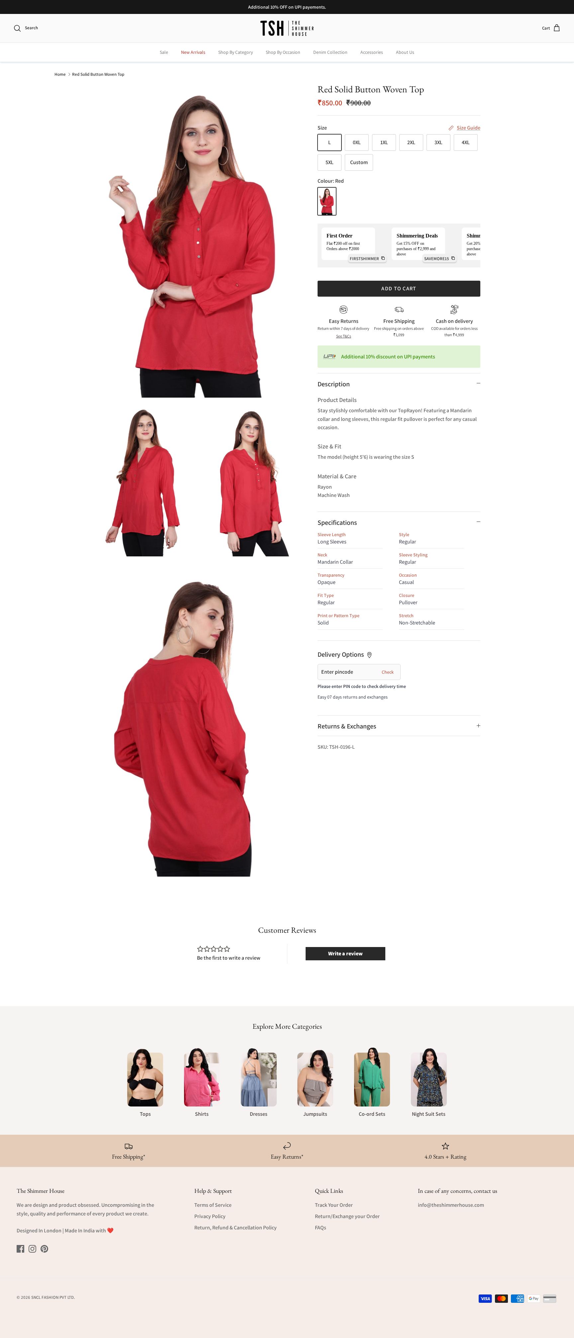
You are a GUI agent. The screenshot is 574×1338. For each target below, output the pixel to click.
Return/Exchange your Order (347, 1216)
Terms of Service (213, 1204)
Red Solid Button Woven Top (98, 74)
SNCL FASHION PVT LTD (52, 1297)
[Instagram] (32, 1249)
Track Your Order (334, 1204)
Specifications (337, 522)
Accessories (371, 52)
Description (334, 384)
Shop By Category (235, 52)
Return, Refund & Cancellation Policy (235, 1227)
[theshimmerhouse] (287, 28)
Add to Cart (398, 288)
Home (60, 74)
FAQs (320, 1227)
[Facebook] (20, 1249)
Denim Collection (330, 52)
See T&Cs (343, 336)
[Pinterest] (44, 1249)
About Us (405, 52)
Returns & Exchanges (347, 726)
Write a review (345, 953)
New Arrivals (193, 52)
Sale (164, 52)
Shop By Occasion (283, 52)
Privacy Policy (210, 1216)
